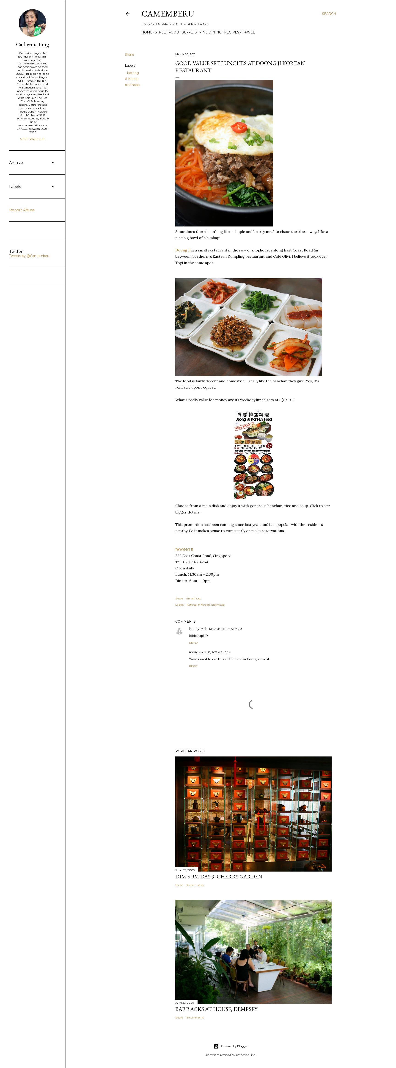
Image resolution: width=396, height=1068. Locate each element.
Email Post (193, 598)
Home (146, 32)
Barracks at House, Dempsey (216, 1009)
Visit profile (32, 139)
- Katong (132, 73)
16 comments (195, 885)
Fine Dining (210, 32)
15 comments (195, 1017)
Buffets (189, 32)
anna (193, 652)
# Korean (132, 79)
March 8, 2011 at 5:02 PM (225, 629)
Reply (193, 642)
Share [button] (129, 54)
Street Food (167, 32)
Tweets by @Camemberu (29, 256)
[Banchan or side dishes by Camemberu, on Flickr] (248, 375)
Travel (248, 32)
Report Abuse (22, 210)
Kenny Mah (198, 629)
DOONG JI (184, 549)
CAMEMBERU (167, 13)
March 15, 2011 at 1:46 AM (215, 652)
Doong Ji (182, 250)
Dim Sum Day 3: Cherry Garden (218, 876)
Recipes (231, 32)
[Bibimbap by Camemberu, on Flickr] (224, 225)
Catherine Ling (32, 44)
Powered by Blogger (234, 1046)
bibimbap (132, 85)
